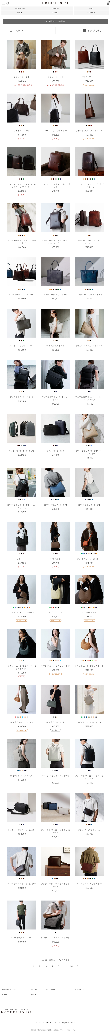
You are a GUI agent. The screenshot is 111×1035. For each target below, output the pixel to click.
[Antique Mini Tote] (21, 915)
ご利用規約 (55, 1030)
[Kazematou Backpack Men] (21, 428)
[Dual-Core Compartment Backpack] (89, 374)
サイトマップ (76, 1030)
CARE (91, 8)
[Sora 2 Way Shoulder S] (89, 536)
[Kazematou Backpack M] (89, 699)
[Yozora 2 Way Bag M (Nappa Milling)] (89, 428)
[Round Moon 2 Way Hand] (55, 643)
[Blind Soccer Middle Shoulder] (55, 807)
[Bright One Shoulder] (55, 108)
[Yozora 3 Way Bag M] (55, 482)
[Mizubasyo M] (89, 589)
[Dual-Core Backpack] (21, 374)
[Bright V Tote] (89, 54)
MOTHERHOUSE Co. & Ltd (51, 1022)
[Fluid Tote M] (21, 54)
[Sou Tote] (21, 536)
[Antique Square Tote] (21, 271)
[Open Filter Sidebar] (80, 30)
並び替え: (15, 30)
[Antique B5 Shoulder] (89, 861)
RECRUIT (35, 994)
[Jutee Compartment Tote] (55, 915)
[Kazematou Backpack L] (21, 753)
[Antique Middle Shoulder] (21, 861)
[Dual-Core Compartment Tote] (55, 374)
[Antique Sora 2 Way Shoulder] (55, 861)
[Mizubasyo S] (55, 589)
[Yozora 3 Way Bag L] (89, 482)
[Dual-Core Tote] (55, 323)
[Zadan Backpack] (55, 428)
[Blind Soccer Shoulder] (21, 807)
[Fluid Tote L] (55, 54)
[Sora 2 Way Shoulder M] (21, 589)
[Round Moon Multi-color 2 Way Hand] (21, 643)
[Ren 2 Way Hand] (55, 699)
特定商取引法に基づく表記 (44, 1030)
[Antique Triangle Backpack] (21, 217)
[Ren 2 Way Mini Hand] (21, 699)
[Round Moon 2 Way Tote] (89, 643)
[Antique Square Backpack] (55, 161)
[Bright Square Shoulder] (89, 108)
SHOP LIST (55, 8)
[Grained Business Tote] (21, 323)
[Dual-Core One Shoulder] (89, 323)
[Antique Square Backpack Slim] (89, 217)
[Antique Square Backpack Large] (89, 161)
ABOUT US (79, 989)
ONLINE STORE (19, 8)
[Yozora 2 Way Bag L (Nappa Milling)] (21, 482)
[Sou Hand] (55, 536)
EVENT (19, 13)
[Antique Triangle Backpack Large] (55, 217)
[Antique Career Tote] (89, 271)
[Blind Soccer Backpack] (55, 753)
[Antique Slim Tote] (55, 271)
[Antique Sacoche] (89, 807)
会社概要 (33, 1030)
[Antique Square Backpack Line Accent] (21, 161)
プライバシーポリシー (66, 1030)
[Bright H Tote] (21, 108)
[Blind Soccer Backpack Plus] (89, 753)
